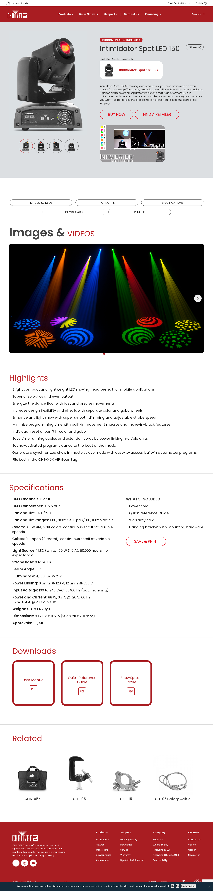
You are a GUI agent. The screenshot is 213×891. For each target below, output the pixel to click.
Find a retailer (157, 114)
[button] (17, 3)
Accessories (102, 860)
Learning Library (128, 839)
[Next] (198, 298)
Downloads (74, 212)
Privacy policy (188, 886)
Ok (172, 886)
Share (193, 47)
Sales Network (88, 14)
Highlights (107, 203)
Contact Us (131, 14)
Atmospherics (103, 855)
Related (139, 212)
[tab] (104, 354)
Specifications (172, 203)
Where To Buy (160, 844)
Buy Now (116, 114)
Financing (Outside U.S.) (166, 855)
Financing (152, 14)
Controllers (102, 849)
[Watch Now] (132, 143)
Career (192, 849)
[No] (209, 886)
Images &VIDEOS (41, 203)
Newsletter (194, 855)
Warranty (125, 855)
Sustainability (160, 860)
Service (124, 849)
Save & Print (146, 541)
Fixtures (100, 844)
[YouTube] (33, 863)
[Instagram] (24, 863)
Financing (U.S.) (161, 849)
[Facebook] (15, 863)
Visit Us (192, 844)
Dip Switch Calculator (132, 860)
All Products (102, 839)
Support (109, 14)
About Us (158, 839)
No (177, 886)
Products (64, 14)
